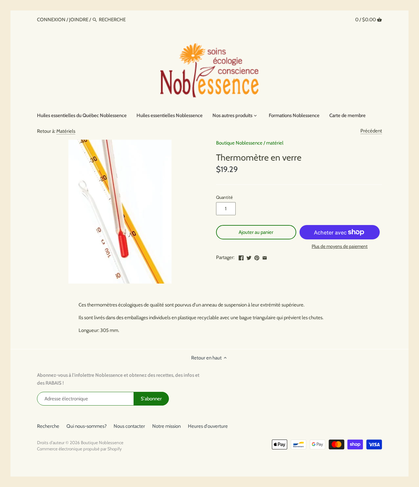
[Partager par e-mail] (264, 257)
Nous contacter (129, 426)
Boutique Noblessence (239, 143)
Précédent (371, 131)
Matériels (65, 131)
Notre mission (166, 426)
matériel (274, 143)
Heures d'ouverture (208, 426)
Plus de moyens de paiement (340, 246)
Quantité (224, 197)
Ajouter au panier (256, 232)
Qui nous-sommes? (86, 426)
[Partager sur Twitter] (248, 257)
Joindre (78, 20)
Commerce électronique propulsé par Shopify (79, 448)
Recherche (48, 426)
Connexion (51, 20)
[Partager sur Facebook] (241, 257)
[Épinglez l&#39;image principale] (256, 257)
